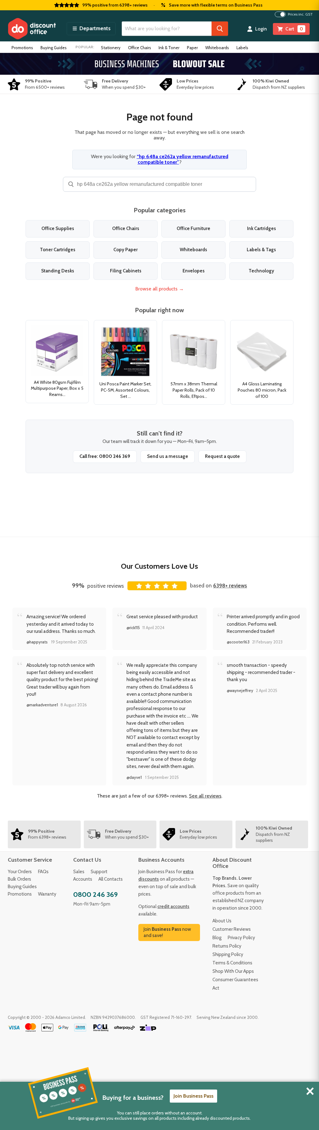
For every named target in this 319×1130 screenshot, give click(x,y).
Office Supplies (57, 228)
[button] (91, 28)
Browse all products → (159, 289)
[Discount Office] (32, 29)
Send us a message (167, 456)
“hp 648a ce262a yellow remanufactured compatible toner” (182, 159)
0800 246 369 (95, 894)
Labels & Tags (261, 249)
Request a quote (222, 456)
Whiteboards (217, 47)
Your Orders (20, 871)
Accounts (82, 879)
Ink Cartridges (261, 228)
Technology (261, 271)
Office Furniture (193, 228)
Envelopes (194, 271)
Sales (78, 871)
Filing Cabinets (125, 271)
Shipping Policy (227, 954)
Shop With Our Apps (233, 971)
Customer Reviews (231, 929)
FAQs (43, 871)
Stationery (111, 47)
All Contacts (110, 879)
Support (99, 871)
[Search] (220, 28)
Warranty (47, 894)
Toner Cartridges (57, 249)
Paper (192, 47)
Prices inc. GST (300, 14)
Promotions (22, 47)
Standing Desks (57, 271)
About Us (221, 921)
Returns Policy (226, 946)
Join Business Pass (193, 1096)
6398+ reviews (230, 585)
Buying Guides (53, 47)
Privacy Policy (241, 937)
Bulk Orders (19, 879)
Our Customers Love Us (159, 566)
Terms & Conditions (232, 963)
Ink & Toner (169, 47)
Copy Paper (125, 249)
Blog (216, 937)
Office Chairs (139, 47)
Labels (242, 47)
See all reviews (205, 796)
